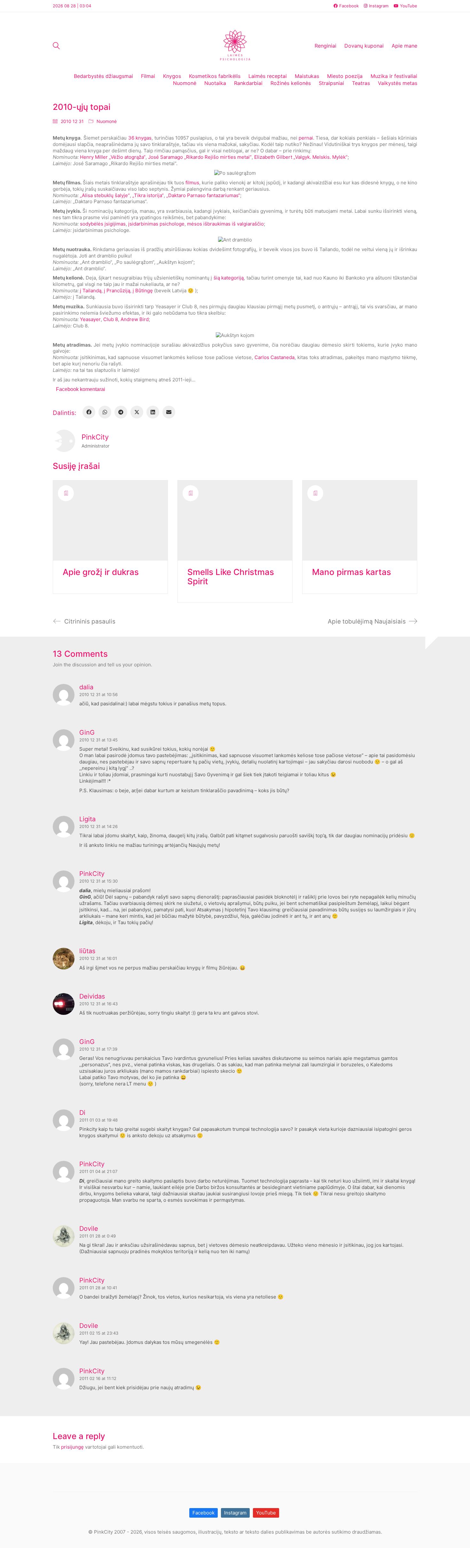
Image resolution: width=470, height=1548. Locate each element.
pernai (306, 138)
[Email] (168, 412)
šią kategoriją (229, 278)
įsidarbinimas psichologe (156, 224)
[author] (64, 441)
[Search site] (56, 46)
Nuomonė (107, 121)
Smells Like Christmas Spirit (230, 577)
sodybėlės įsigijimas (103, 224)
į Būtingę (143, 290)
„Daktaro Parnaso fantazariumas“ (203, 195)
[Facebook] (88, 412)
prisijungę (72, 1447)
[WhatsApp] (104, 412)
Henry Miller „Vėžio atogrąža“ (112, 157)
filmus (192, 183)
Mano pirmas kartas (351, 572)
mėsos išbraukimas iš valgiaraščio (225, 224)
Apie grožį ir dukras (101, 572)
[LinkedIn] (152, 412)
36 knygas (140, 138)
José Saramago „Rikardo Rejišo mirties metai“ (200, 157)
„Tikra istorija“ (148, 195)
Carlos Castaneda (275, 357)
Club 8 (110, 319)
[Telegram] (120, 412)
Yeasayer (90, 319)
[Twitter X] (136, 412)
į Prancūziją (117, 290)
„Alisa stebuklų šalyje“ (105, 195)
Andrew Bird (135, 319)
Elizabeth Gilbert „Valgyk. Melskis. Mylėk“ (301, 157)
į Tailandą (90, 290)
